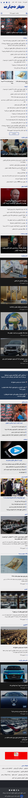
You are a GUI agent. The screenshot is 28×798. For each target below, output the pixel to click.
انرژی (26, 514)
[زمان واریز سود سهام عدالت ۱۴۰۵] (21, 75)
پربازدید (25, 38)
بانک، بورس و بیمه (23, 554)
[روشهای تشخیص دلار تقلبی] (14, 269)
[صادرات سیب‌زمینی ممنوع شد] (14, 635)
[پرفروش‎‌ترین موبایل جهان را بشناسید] (14, 295)
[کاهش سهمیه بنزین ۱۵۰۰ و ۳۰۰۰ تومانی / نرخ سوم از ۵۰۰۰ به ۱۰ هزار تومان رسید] (14, 525)
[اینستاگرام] (9, 2)
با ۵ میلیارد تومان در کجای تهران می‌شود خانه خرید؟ (14, 41)
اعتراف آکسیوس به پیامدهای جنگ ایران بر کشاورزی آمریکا (14, 216)
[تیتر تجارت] (14, 7)
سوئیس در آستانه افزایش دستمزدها (17, 223)
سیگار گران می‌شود (21, 173)
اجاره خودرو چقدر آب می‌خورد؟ (18, 65)
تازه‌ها (26, 87)
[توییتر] (4, 2)
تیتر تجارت (8, 793)
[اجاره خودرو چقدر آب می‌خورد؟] (14, 600)
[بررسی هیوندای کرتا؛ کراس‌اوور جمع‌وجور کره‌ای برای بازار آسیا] (14, 347)
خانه (16, 2)
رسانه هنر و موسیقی (23, 775)
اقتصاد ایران (24, 477)
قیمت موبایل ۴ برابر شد (20, 179)
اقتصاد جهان (23, 328)
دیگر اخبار (14, 133)
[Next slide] (25, 26)
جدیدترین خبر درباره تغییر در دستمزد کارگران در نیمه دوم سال (13, 101)
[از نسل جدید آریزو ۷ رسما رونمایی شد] (14, 673)
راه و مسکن (24, 402)
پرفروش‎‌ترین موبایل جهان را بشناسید (17, 165)
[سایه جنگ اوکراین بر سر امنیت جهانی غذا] (14, 321)
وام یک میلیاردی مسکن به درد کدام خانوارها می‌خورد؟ (13, 51)
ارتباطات (25, 440)
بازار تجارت (24, 302)
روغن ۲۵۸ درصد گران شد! (19, 68)
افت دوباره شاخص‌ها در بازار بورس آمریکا (16, 209)
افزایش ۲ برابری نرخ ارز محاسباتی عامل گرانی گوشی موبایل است (14, 161)
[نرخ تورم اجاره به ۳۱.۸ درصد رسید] (7, 75)
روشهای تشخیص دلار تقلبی (19, 57)
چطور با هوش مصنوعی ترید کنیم (20, 778)
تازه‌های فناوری (24, 772)
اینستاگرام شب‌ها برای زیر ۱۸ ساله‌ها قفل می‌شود (15, 467)
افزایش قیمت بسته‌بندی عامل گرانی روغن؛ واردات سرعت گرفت (14, 249)
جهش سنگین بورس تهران (19, 105)
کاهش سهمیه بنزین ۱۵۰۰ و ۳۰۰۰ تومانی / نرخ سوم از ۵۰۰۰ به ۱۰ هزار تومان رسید (14, 61)
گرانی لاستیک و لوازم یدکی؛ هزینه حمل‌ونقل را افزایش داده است (14, 395)
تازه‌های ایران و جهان (7, 768)
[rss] (1, 2)
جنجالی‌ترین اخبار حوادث (13, 772)
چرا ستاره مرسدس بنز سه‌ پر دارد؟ (19, 712)
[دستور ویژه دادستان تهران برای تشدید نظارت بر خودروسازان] (14, 726)
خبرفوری (26, 768)
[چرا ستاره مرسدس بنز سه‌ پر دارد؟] (14, 700)
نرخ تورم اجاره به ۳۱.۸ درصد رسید (18, 117)
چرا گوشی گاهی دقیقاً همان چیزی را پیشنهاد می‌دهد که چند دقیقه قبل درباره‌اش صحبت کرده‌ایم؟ (13, 44)
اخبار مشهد (14, 775)
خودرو (24, 354)
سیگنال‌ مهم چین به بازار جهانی (18, 229)
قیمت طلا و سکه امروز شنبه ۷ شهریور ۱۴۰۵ (16, 130)
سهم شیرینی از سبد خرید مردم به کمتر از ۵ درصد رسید (13, 176)
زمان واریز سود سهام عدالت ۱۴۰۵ (18, 97)
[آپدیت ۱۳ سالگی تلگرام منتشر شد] (14, 450)
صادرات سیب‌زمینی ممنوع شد (18, 382)
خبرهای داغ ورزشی (18, 768)
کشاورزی (25, 625)
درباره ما (20, 2)
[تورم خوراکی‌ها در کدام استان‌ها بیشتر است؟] (14, 487)
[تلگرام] (6, 2)
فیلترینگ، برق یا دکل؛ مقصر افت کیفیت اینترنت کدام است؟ (14, 469)
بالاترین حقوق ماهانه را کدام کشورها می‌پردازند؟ (15, 510)
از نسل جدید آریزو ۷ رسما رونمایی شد (18, 685)
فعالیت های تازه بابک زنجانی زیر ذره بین (17, 507)
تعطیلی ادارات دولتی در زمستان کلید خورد (16, 108)
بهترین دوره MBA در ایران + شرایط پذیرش (16, 182)
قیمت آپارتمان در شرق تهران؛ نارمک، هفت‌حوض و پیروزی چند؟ (13, 388)
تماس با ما (25, 2)
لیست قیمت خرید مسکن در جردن (18, 432)
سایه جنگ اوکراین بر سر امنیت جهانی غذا (16, 220)
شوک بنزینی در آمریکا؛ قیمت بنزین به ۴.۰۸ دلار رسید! (14, 226)
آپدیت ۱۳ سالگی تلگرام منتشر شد (18, 123)
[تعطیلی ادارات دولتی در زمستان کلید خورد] (14, 148)
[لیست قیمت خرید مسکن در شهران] (14, 26)
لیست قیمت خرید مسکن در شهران (16, 32)
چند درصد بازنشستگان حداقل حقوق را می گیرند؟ (14, 48)
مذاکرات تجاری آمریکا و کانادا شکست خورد (16, 212)
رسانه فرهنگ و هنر (6, 775)
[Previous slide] (2, 26)
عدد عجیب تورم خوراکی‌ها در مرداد (18, 504)
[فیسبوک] (9, 790)
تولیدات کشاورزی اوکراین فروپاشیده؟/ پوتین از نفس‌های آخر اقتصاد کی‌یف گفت (14, 202)
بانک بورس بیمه (23, 276)
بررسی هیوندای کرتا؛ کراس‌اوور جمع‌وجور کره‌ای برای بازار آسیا (14, 360)
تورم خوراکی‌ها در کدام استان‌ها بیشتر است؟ (15, 120)
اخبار (13, 2)
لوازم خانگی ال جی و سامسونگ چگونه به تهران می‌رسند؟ (15, 169)
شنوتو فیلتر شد (22, 472)
